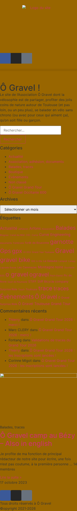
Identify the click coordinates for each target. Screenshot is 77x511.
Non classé (17, 182)
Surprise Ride (8, 289)
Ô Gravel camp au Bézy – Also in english (37, 439)
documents (6, 243)
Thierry (14, 319)
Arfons (35, 228)
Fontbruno (18, 243)
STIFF (32, 281)
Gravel (64, 250)
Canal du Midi (17, 235)
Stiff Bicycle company (52, 281)
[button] (38, 70)
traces (61, 288)
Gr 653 (27, 252)
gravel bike (15, 259)
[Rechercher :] (30, 130)
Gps (5, 250)
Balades (66, 228)
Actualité (16, 156)
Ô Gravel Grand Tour (25, 187)
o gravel (17, 274)
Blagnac (4, 235)
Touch (21, 289)
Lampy (72, 261)
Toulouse (31, 289)
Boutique (16, 172)
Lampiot (62, 261)
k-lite (39, 261)
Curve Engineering (54, 234)
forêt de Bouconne (37, 242)
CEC (28, 235)
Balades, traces (21, 167)
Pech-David (56, 275)
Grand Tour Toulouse (43, 252)
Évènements (18, 177)
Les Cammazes (27, 267)
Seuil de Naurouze (17, 281)
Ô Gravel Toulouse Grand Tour (44, 304)
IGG (33, 261)
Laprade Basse (8, 267)
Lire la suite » (11, 477)
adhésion (23, 229)
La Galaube (50, 261)
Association (48, 229)
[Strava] (26, 58)
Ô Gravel (46, 296)
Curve (35, 235)
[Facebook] (5, 58)
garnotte (62, 241)
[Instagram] (16, 58)
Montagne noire (50, 267)
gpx (17, 250)
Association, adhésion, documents (36, 161)
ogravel (39, 274)
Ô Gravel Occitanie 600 (27, 192)
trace (45, 288)
